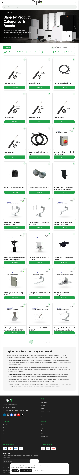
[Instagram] (15, 414)
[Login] (76, 2)
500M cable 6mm (59, 117)
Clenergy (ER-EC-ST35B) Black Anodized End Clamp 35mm (63, 188)
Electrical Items (45, 414)
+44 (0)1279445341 (10, 407)
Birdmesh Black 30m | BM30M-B (14, 187)
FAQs (42, 433)
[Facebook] (11, 414)
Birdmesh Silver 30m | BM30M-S (39, 187)
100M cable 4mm (9, 83)
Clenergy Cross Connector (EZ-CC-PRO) (39, 258)
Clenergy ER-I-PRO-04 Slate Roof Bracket (39, 294)
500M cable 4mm (34, 117)
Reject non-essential (26, 470)
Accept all (15, 470)
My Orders (43, 431)
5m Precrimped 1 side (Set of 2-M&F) (39, 153)
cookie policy (23, 467)
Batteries (43, 405)
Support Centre (44, 436)
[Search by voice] (75, 7)
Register (43, 428)
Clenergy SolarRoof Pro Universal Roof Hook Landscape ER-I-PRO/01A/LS (64, 329)
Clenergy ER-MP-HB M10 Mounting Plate (61, 294)
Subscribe (34, 461)
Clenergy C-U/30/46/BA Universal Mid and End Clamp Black (14, 258)
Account (43, 421)
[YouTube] (18, 414)
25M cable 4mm (9, 117)
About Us (5, 425)
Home (5, 12)
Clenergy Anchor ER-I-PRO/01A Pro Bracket (39, 223)
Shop (42, 399)
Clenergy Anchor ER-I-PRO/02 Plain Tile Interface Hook (63, 223)
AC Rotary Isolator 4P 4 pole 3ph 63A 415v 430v (64, 153)
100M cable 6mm (34, 83)
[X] (8, 414)
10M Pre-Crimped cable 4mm (63, 83)
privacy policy (31, 467)
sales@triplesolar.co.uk (11, 404)
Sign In (42, 425)
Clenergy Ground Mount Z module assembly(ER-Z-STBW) (14, 329)
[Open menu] (2, 2)
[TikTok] (22, 414)
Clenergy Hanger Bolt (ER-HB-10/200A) (38, 329)
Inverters (43, 408)
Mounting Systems (45, 411)
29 (43, 341)
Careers (5, 431)
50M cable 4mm (9, 152)
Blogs (4, 433)
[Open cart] (72, 2)
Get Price (15, 87)
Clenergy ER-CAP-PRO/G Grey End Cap (13, 294)
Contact (5, 428)
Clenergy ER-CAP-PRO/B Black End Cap (63, 258)
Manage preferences (38, 470)
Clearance (43, 417)
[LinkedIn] (4, 414)
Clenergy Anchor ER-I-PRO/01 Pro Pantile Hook (13, 223)
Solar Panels (44, 402)
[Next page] (48, 341)
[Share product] (24, 59)
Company (6, 421)
